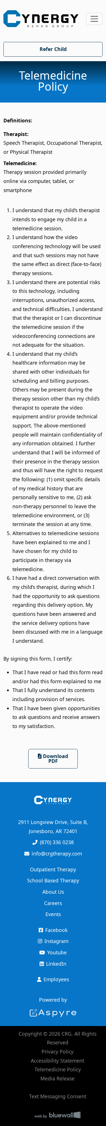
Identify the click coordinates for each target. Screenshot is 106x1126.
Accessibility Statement (57, 1060)
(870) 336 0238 (57, 842)
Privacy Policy (57, 1051)
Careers (53, 903)
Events (53, 914)
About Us (53, 891)
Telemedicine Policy (57, 1069)
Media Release (57, 1078)
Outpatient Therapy (53, 869)
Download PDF (55, 759)
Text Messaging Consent (57, 1096)
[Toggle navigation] (94, 19)
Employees (56, 979)
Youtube (57, 952)
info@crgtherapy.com (57, 853)
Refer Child (53, 49)
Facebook (56, 930)
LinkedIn (56, 963)
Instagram (56, 941)
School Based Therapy (53, 880)
